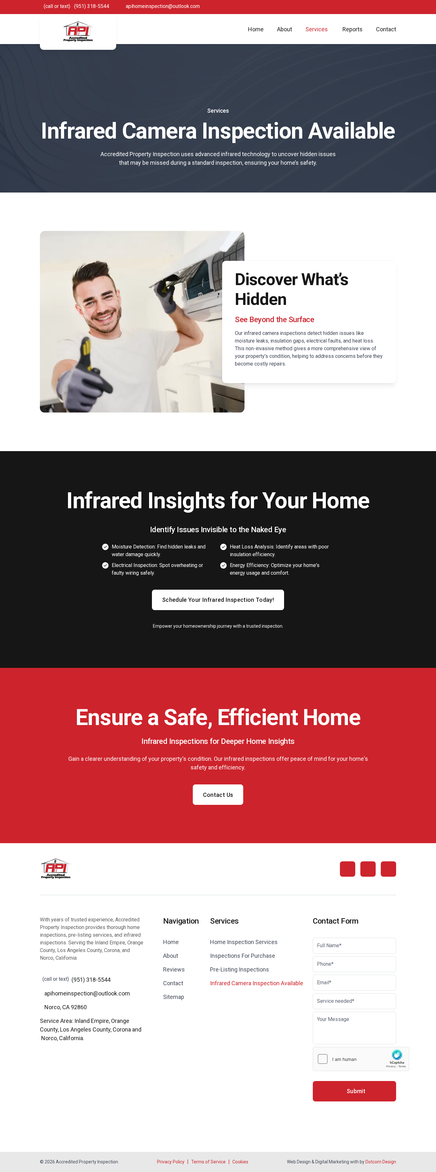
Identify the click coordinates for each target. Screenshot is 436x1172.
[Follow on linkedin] (388, 869)
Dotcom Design (380, 1161)
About (284, 29)
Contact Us (218, 794)
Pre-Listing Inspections (239, 969)
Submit (356, 1091)
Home (256, 29)
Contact (386, 29)
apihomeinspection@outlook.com (163, 6)
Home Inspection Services (244, 942)
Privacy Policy (170, 1162)
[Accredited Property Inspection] (78, 31)
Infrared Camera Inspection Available (256, 983)
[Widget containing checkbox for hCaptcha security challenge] (361, 1059)
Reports (352, 29)
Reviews (174, 969)
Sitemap (173, 997)
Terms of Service (208, 1162)
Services (316, 29)
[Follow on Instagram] (368, 869)
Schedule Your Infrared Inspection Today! (218, 599)
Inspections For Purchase (242, 955)
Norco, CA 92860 (65, 1007)
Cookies (240, 1162)
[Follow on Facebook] (347, 869)
